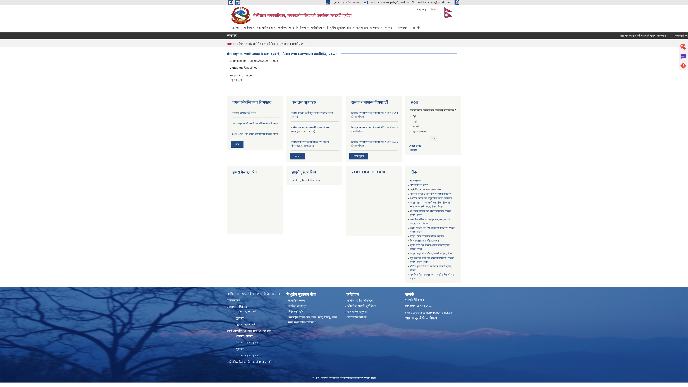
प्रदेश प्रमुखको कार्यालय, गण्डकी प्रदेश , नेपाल (431, 253)
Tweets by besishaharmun (305, 180)
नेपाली (433, 9)
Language (236, 67)
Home (230, 43)
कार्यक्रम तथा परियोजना (292, 27)
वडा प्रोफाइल (265, 27)
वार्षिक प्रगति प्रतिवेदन (360, 300)
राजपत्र (402, 27)
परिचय (248, 27)
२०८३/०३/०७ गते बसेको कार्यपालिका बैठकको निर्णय (255, 123)
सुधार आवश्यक (419, 131)
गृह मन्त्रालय (415, 180)
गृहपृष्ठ (235, 27)
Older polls (415, 145)
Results (413, 149)
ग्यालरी (389, 27)
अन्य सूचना (359, 156)
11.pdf (238, 80)
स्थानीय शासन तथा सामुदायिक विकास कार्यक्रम (431, 198)
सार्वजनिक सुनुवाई (357, 311)
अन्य (237, 144)
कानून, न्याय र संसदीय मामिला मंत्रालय (427, 236)
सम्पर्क (416, 27)
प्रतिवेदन (316, 27)
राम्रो (415, 121)
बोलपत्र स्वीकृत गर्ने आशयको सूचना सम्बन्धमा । (629, 35)
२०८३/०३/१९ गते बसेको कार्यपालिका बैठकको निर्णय (255, 134)
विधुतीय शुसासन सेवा (339, 27)
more (297, 156)
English (420, 9)
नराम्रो (416, 126)
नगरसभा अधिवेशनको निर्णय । (245, 112)
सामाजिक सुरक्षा (296, 300)
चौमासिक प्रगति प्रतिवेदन (361, 306)
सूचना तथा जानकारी (367, 27)
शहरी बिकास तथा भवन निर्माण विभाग (426, 189)
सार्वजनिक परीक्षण (356, 317)
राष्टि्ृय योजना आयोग (419, 184)
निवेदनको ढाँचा (296, 311)
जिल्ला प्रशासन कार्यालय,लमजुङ (424, 240)
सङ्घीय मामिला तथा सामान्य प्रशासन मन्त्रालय (431, 193)
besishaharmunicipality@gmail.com (433, 312)
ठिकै (415, 116)
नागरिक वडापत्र (297, 306)
